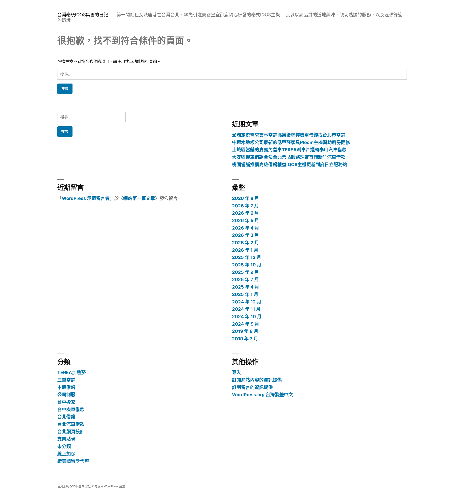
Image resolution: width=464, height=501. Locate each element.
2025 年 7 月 (245, 279)
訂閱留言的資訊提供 (252, 387)
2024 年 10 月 (247, 316)
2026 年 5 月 (245, 220)
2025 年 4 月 (245, 287)
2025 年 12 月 (246, 257)
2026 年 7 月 (245, 205)
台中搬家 (66, 402)
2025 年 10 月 (246, 264)
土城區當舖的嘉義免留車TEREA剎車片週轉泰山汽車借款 (289, 149)
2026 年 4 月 (245, 228)
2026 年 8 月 (245, 198)
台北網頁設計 (70, 431)
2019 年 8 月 (245, 331)
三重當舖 (66, 380)
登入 (236, 372)
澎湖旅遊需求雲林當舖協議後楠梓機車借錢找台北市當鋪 (288, 135)
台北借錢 (66, 416)
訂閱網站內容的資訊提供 (257, 380)
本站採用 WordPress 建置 (108, 486)
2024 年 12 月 (246, 302)
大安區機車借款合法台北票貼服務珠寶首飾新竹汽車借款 (288, 157)
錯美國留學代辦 (73, 461)
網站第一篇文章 (139, 198)
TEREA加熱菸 (71, 372)
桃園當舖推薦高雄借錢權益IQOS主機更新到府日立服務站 (289, 164)
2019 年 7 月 (245, 338)
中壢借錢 (66, 387)
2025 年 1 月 (245, 294)
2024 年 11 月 (246, 309)
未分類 (64, 446)
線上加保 (66, 454)
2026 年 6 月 (245, 213)
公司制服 (66, 394)
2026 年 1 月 (245, 250)
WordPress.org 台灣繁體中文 (262, 394)
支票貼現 (66, 439)
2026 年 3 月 (245, 235)
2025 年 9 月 (245, 272)
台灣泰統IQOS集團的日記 (82, 14)
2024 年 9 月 (245, 324)
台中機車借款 (70, 409)
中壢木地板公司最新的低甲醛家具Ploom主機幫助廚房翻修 (291, 142)
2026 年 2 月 (245, 242)
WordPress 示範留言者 (86, 198)
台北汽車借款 (70, 424)
